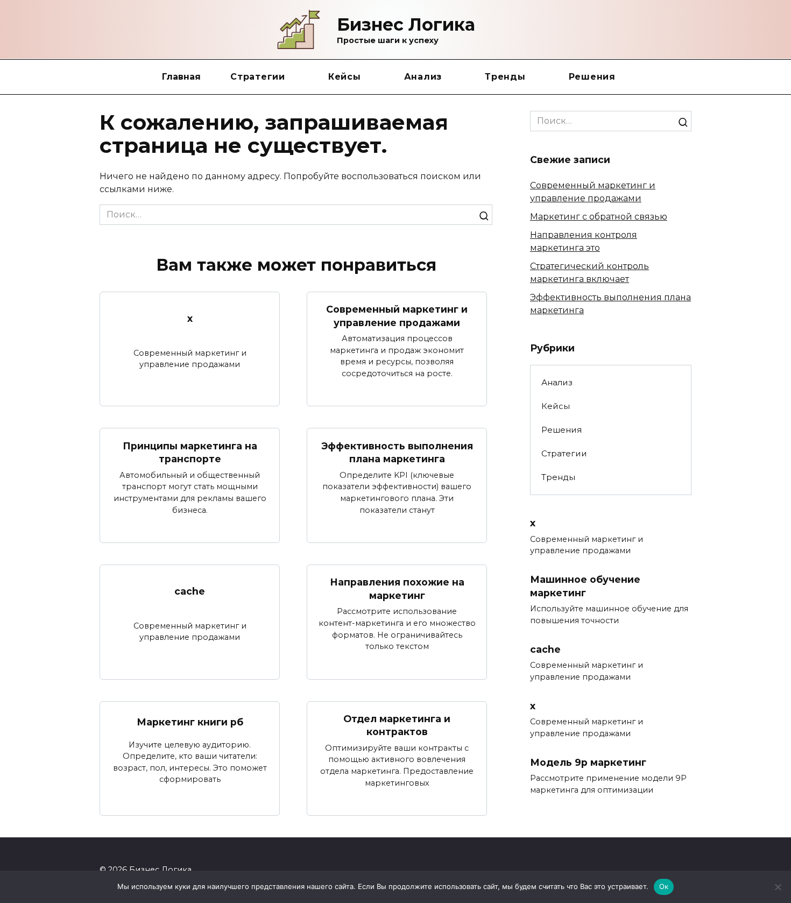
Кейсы (344, 77)
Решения (592, 77)
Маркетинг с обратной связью (598, 216)
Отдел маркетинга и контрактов (396, 725)
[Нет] (777, 886)
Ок (664, 886)
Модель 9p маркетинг (588, 761)
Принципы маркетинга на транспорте (190, 452)
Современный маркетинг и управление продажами (397, 316)
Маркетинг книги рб (190, 722)
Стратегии (257, 77)
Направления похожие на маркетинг (397, 588)
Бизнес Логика (406, 24)
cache (189, 591)
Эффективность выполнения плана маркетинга (397, 452)
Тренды (505, 77)
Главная (181, 77)
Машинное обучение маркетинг (585, 586)
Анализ (423, 77)
